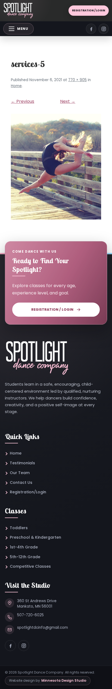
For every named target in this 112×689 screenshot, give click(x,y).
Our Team (20, 472)
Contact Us (21, 482)
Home (16, 85)
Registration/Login (28, 492)
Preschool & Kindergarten (35, 537)
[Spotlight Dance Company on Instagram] (103, 29)
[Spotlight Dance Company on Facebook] (91, 29)
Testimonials (22, 463)
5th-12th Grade (25, 557)
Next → (67, 101)
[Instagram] (23, 645)
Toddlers (19, 528)
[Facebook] (10, 645)
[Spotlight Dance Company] (18, 10)
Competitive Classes (30, 566)
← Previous (22, 101)
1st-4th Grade (24, 547)
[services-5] (56, 167)
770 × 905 (77, 79)
